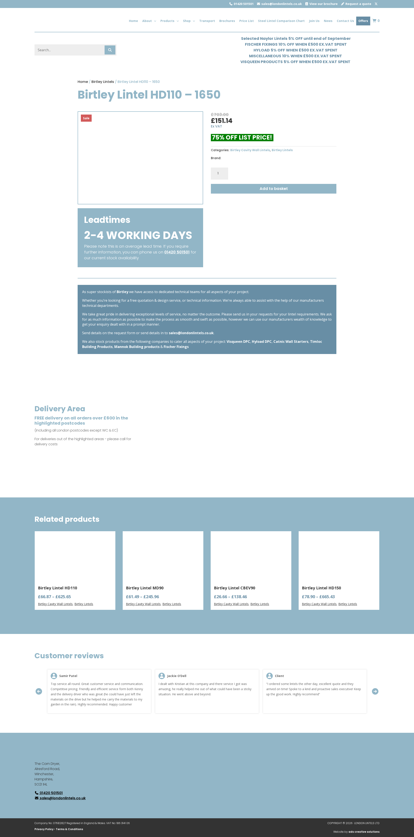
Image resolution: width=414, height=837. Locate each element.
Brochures (227, 21)
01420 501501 (243, 4)
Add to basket (274, 188)
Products (167, 21)
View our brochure (323, 4)
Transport (207, 21)
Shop (187, 21)
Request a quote (358, 4)
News (328, 21)
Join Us (314, 21)
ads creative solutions (364, 832)
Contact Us (345, 21)
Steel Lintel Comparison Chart (281, 21)
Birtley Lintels (102, 81)
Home (133, 21)
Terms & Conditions (69, 829)
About (147, 21)
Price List (246, 21)
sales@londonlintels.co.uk (281, 4)
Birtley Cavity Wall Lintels (250, 150)
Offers (363, 21)
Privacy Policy (43, 829)
